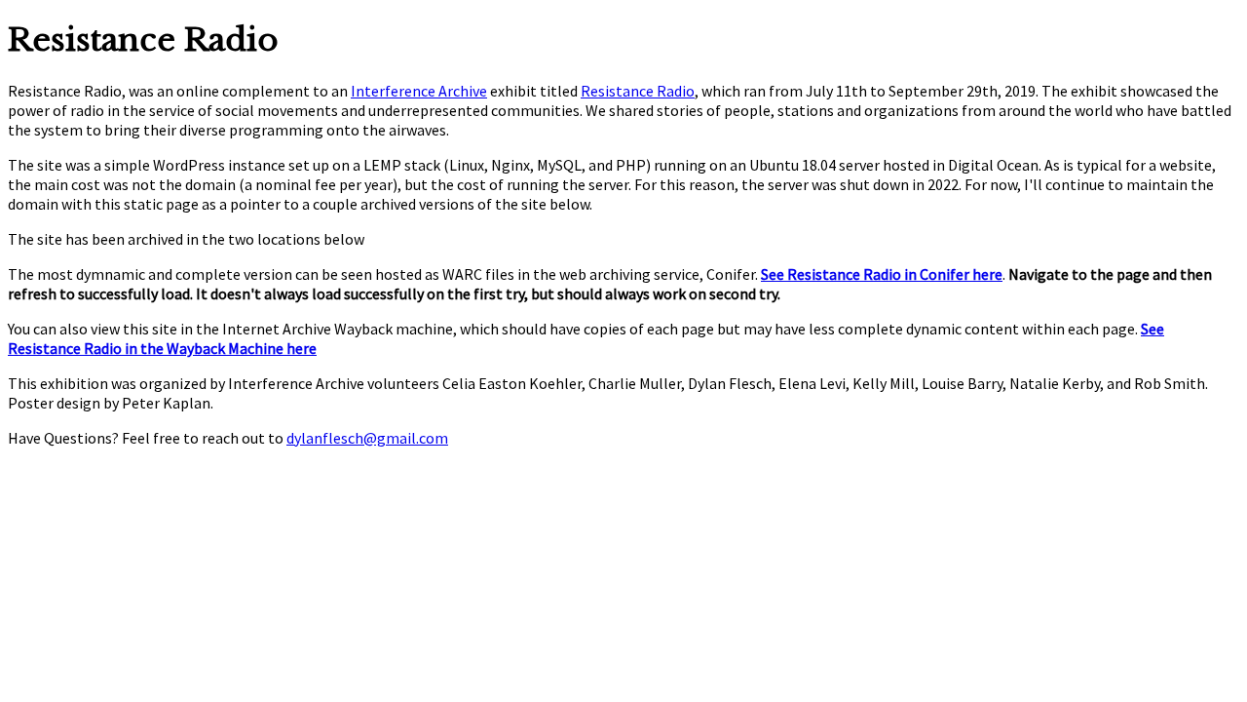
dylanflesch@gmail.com (367, 438)
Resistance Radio (638, 90)
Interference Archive (419, 90)
